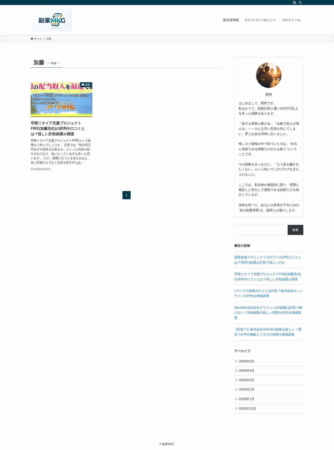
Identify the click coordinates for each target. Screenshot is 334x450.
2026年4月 (246, 370)
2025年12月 (247, 408)
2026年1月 (246, 399)
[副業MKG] (51, 20)
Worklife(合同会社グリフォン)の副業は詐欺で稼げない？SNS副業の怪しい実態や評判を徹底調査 (268, 313)
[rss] (294, 2)
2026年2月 (246, 389)
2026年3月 (246, 380)
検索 (295, 230)
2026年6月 (246, 361)
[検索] (300, 2)
